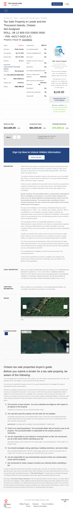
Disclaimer (36, 504)
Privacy (28, 506)
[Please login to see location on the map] (6, 333)
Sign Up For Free (36, 157)
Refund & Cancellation (40, 506)
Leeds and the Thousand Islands (29, 18)
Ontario (16, 18)
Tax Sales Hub (8, 18)
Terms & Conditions (48, 504)
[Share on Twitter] (18, 137)
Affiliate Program (24, 504)
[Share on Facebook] (14, 137)
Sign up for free (57, 4)
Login (67, 4)
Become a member (58, 105)
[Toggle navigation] (6, 10)
